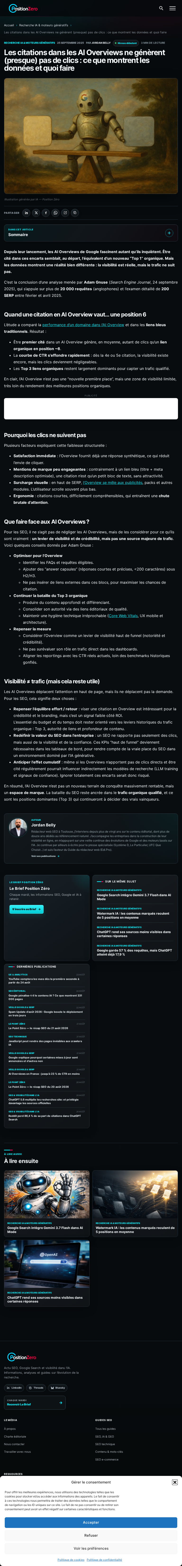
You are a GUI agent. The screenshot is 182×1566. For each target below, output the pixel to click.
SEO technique (105, 1444)
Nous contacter (14, 1444)
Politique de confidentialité (104, 1560)
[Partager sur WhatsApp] (55, 213)
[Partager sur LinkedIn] (26, 213)
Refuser (91, 1535)
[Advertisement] (91, 408)
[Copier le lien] (75, 213)
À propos (10, 1428)
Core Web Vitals (123, 615)
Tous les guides (105, 1428)
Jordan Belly (101, 42)
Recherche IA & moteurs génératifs (43, 25)
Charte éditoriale (15, 1436)
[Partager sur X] (36, 213)
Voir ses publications (45, 856)
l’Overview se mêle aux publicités (112, 482)
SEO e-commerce (106, 1459)
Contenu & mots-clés (109, 1451)
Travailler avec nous (17, 1451)
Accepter (91, 1522)
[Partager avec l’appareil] (65, 213)
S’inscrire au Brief (26, 909)
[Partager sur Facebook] (46, 213)
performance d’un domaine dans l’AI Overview (83, 324)
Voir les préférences (91, 1548)
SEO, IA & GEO (104, 1436)
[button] (175, 1482)
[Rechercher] (161, 8)
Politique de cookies (71, 1560)
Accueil (9, 25)
